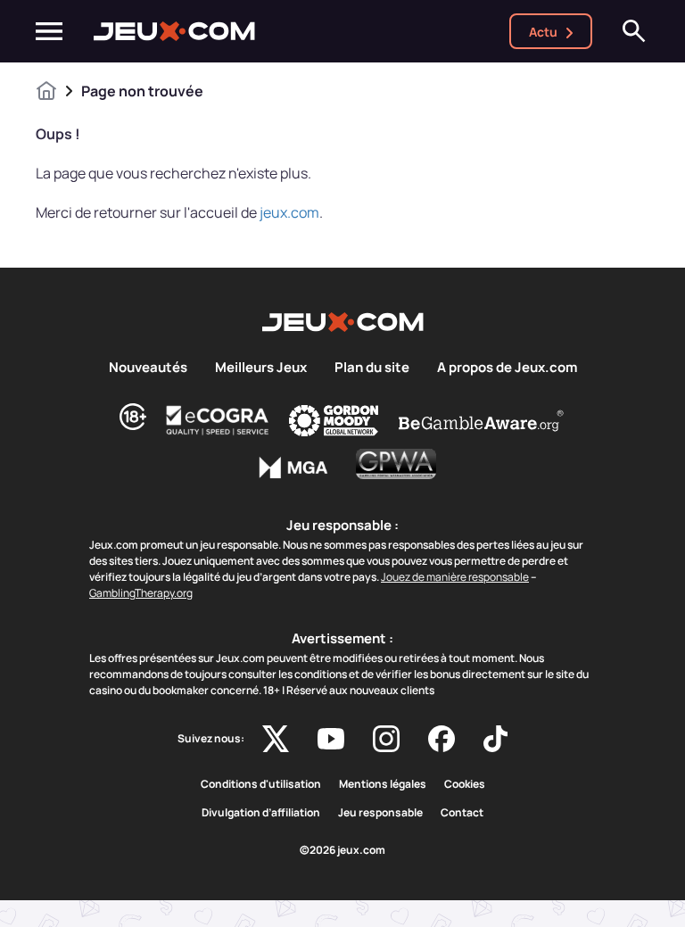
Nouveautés (148, 368)
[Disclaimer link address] (217, 420)
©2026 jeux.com (342, 850)
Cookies (464, 784)
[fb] (441, 738)
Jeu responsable (380, 812)
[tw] (275, 738)
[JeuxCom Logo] (174, 31)
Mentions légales (382, 784)
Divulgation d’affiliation (261, 812)
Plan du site (371, 368)
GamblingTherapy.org (141, 592)
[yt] (331, 738)
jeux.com (289, 212)
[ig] (386, 738)
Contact (462, 812)
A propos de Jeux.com (507, 368)
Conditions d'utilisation (261, 784)
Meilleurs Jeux (261, 368)
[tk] (495, 738)
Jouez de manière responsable (455, 576)
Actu (543, 31)
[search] (634, 31)
